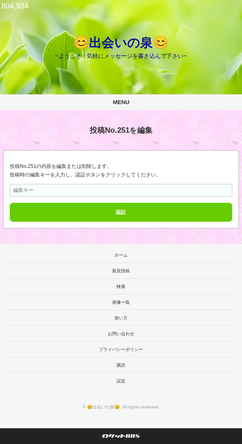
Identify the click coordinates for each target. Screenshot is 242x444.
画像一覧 (121, 302)
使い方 (121, 317)
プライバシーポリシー (121, 349)
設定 (121, 380)
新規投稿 (121, 270)
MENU (121, 102)
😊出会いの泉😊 (121, 42)
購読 (121, 365)
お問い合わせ (121, 333)
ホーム (121, 255)
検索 (121, 286)
